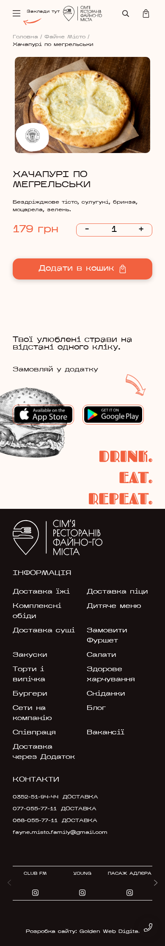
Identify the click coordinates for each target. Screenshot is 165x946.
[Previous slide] (9, 883)
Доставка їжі (41, 592)
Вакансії (105, 732)
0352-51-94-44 (35, 797)
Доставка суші (44, 630)
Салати (101, 655)
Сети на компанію (32, 713)
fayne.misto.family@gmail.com (58, 832)
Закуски (30, 655)
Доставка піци (117, 592)
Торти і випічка (29, 674)
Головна (27, 37)
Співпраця (34, 732)
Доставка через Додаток (44, 752)
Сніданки (106, 694)
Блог (96, 708)
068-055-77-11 (35, 820)
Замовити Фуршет (107, 635)
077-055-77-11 (35, 809)
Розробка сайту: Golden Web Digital (83, 931)
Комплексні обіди (37, 611)
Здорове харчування (111, 674)
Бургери (30, 694)
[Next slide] (155, 883)
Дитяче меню (114, 606)
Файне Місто (67, 37)
